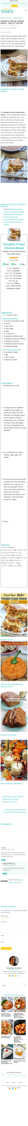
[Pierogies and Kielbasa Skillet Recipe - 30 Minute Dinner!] (20, 1004)
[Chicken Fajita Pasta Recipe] (7, 1027)
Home (3, 18)
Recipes (9, 18)
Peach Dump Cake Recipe (19, 1061)
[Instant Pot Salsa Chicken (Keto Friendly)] (7, 1004)
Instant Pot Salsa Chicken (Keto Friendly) (6, 1015)
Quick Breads (17, 18)
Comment (4, 921)
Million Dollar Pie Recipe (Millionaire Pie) (6, 1062)
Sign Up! (14, 5)
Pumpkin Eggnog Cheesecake (13, 219)
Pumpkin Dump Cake (10, 217)
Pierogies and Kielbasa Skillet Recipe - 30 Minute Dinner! (19, 1015)
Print (7, 264)
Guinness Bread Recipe (9, 735)
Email (2, 942)
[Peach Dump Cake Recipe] (20, 1052)
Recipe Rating (4, 916)
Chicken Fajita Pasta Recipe (6, 1037)
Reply (4, 873)
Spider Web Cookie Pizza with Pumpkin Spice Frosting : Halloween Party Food (12, 799)
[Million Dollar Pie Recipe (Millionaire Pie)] (7, 1052)
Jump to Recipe (6, 32)
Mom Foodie (7, 11)
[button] (10, 257)
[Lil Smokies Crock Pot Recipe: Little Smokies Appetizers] (20, 1028)
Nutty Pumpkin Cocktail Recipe (11, 783)
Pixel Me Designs (16, 1086)
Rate (23, 264)
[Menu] (26, 11)
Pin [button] (14, 264)
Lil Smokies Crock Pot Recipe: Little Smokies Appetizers (18, 1039)
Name (3, 935)
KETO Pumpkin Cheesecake (12, 214)
